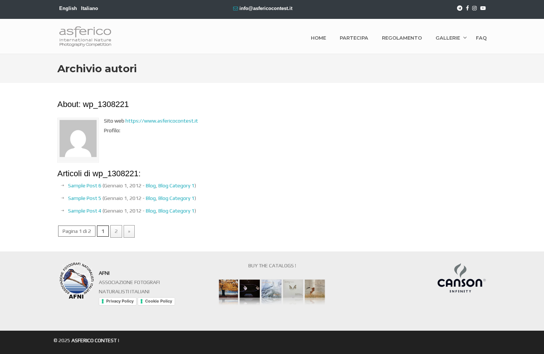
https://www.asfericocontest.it (161, 121)
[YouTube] (483, 8)
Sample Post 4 (84, 211)
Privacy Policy (120, 301)
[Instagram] (474, 8)
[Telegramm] (459, 8)
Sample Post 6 (84, 185)
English (68, 8)
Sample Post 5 (84, 198)
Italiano (89, 8)
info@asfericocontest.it (265, 8)
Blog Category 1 (176, 185)
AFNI (104, 273)
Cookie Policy (158, 301)
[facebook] (467, 8)
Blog (151, 185)
